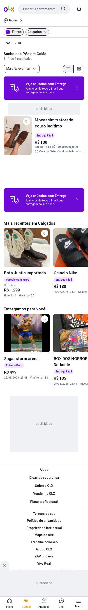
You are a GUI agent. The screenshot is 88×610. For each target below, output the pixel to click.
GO (20, 43)
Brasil (8, 43)
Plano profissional (44, 502)
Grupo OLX (44, 549)
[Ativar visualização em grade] (79, 69)
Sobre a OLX (44, 486)
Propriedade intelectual (44, 528)
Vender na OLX (44, 493)
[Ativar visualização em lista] (68, 69)
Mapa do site (44, 535)
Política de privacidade (44, 520)
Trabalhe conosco (44, 542)
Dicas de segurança (44, 477)
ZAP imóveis (44, 556)
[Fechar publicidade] (4, 565)
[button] (44, 9)
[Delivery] (14, 88)
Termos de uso (44, 513)
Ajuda (44, 469)
